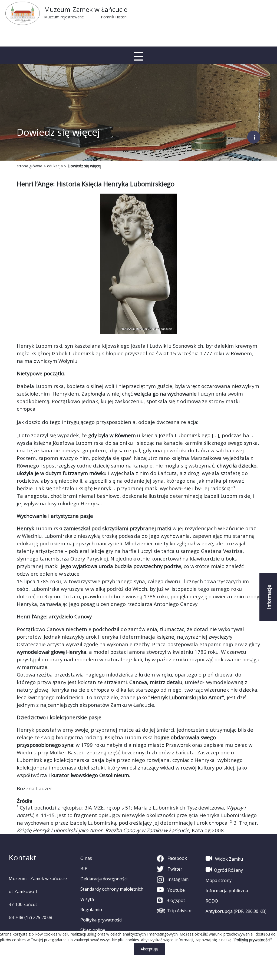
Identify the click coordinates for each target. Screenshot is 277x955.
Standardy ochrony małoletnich (111, 889)
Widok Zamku (228, 859)
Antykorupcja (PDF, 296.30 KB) (236, 911)
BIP (83, 868)
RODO (212, 901)
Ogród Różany (228, 870)
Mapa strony (219, 880)
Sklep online (92, 930)
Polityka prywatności (101, 920)
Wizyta (87, 899)
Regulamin (91, 910)
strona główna (29, 165)
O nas (86, 858)
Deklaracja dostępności (103, 879)
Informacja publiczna (227, 891)
